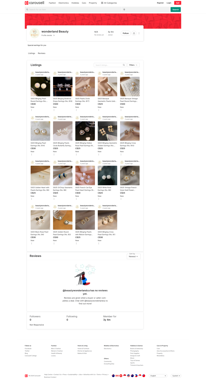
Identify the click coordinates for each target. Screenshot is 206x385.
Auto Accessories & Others (165, 351)
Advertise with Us (89, 374)
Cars (158, 348)
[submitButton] (176, 9)
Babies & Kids (82, 353)
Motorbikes (160, 356)
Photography (134, 351)
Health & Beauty (56, 353)
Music (132, 358)
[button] (55, 35)
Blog (26, 353)
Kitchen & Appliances (85, 351)
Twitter (27, 351)
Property (159, 353)
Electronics (107, 348)
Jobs (80, 374)
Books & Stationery (136, 348)
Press (65, 374)
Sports (132, 363)
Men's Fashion (56, 348)
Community (108, 361)
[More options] (139, 33)
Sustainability (72, 374)
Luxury (53, 356)
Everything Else (109, 364)
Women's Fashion (57, 351)
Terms (99, 374)
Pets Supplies (134, 353)
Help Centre (48, 374)
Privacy (104, 374)
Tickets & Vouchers (136, 365)
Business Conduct (50, 377)
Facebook (28, 348)
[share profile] (134, 33)
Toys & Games (135, 360)
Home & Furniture (83, 348)
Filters (131, 65)
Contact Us (57, 374)
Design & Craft (135, 356)
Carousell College (31, 356)
